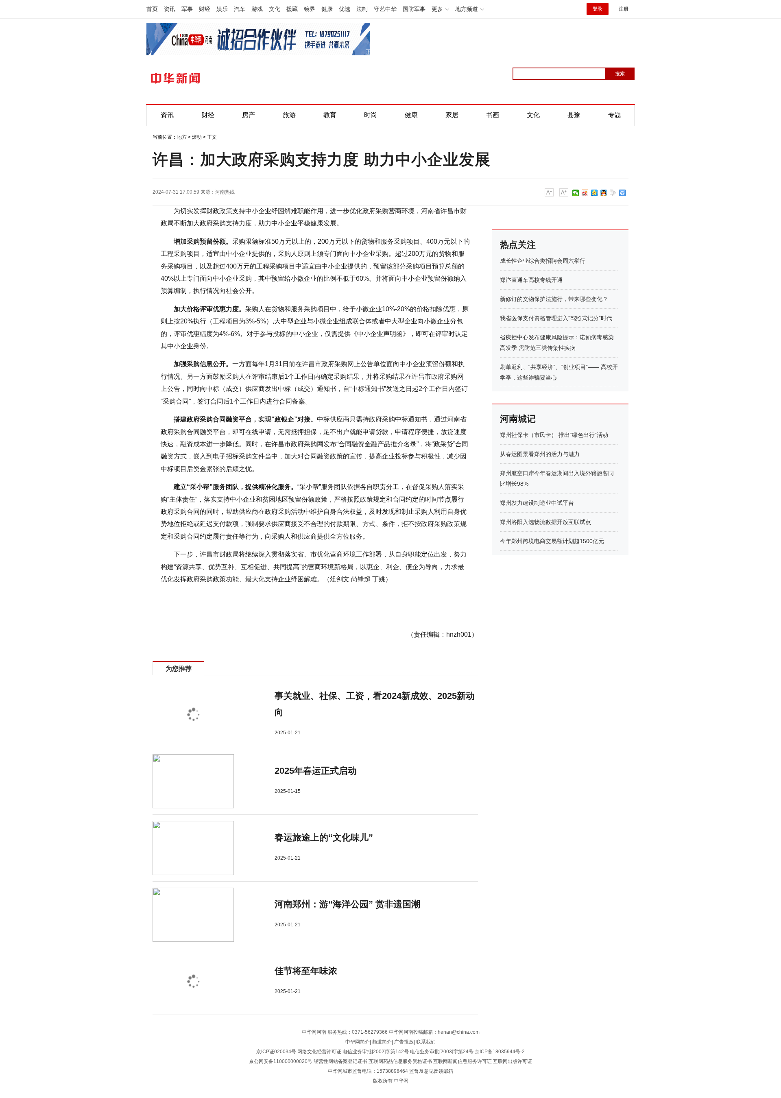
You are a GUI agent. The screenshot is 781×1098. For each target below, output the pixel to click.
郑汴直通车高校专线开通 (531, 280)
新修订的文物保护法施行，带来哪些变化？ (554, 299)
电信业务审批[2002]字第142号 (376, 1051)
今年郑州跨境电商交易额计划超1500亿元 (552, 541)
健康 (327, 9)
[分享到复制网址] (613, 193)
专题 (614, 114)
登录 (597, 9)
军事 (187, 9)
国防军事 (414, 9)
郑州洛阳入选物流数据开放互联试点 (545, 522)
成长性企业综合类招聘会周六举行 (542, 261)
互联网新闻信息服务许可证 (462, 1061)
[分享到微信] (575, 193)
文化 (274, 9)
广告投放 (404, 1042)
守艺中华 (385, 9)
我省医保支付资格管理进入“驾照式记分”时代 (556, 318)
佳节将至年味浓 (306, 971)
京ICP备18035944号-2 (500, 1051)
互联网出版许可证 (512, 1061)
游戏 (257, 9)
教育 (329, 114)
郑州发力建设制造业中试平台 (537, 503)
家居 (451, 114)
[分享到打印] (622, 193)
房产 (248, 114)
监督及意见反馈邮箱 (431, 1071)
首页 (152, 9)
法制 (362, 9)
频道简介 (382, 1042)
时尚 (370, 114)
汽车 (239, 9)
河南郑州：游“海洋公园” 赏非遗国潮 (347, 904)
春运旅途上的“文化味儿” (324, 837)
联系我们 (426, 1042)
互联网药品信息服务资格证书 (400, 1061)
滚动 (197, 137)
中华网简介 (357, 1042)
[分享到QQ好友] (603, 193)
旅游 (289, 114)
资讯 (169, 9)
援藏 (292, 9)
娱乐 (222, 9)
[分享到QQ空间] (594, 193)
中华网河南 (314, 1032)
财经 (204, 9)
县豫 (573, 114)
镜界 (309, 9)
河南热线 (225, 192)
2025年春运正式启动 (316, 771)
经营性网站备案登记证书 (340, 1061)
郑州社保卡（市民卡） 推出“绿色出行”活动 (554, 435)
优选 (344, 9)
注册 (623, 9)
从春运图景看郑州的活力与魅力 (540, 454)
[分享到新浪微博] (585, 193)
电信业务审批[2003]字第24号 (441, 1051)
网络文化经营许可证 (319, 1051)
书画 (492, 114)
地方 (182, 137)
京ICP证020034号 (276, 1051)
